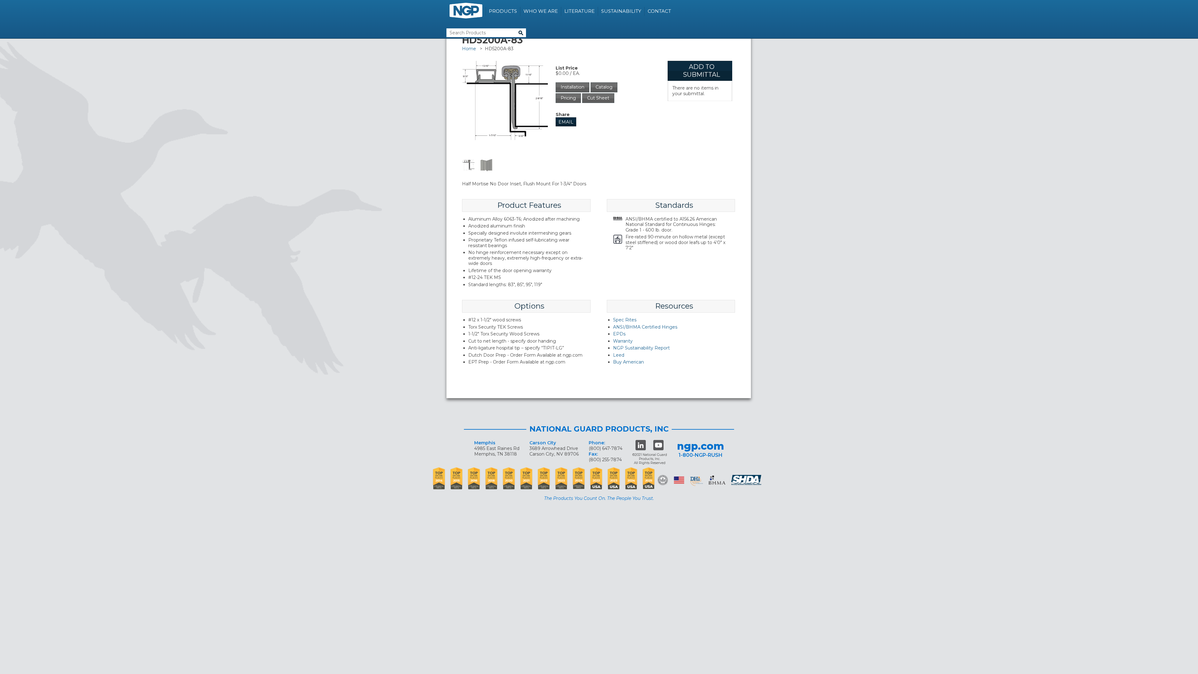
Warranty (623, 341)
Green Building (663, 480)
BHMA (717, 480)
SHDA (746, 480)
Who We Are (541, 11)
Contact (659, 11)
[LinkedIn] (641, 445)
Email (565, 122)
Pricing (568, 98)
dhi (696, 481)
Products (503, 11)
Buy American (628, 362)
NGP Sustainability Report (641, 348)
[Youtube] (658, 445)
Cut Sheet (598, 98)
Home (469, 48)
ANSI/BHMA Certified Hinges (645, 327)
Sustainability (621, 11)
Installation (572, 87)
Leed (618, 355)
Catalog (604, 87)
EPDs (619, 334)
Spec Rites (624, 320)
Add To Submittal (701, 70)
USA (679, 480)
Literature (579, 11)
